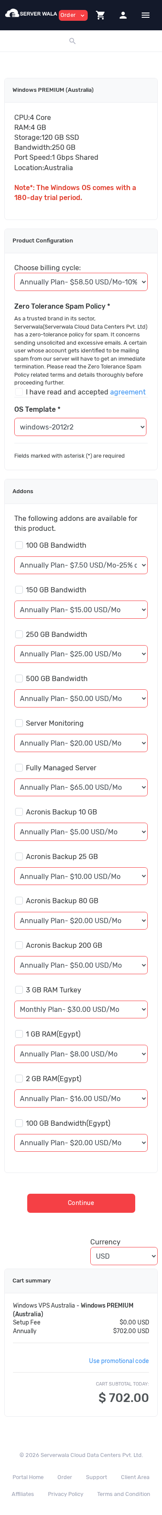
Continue (81, 1203)
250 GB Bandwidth (56, 634)
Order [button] (73, 15)
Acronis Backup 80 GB (62, 901)
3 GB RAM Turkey (53, 990)
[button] (101, 15)
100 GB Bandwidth (56, 545)
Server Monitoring (55, 723)
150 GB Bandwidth (56, 590)
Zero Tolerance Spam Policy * (62, 306)
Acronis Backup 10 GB (61, 812)
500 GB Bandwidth (57, 679)
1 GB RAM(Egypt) (53, 1034)
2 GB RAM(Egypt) (53, 1079)
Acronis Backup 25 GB (62, 857)
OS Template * (37, 409)
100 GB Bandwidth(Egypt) (68, 1123)
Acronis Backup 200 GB (64, 945)
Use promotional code (119, 1360)
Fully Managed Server (61, 768)
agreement (128, 392)
